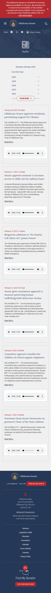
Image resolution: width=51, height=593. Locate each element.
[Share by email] (22, 32)
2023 (14, 89)
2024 (14, 85)
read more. (8, 142)
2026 (14, 77)
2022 (14, 94)
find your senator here (25, 584)
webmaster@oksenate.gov (25, 512)
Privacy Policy (25, 556)
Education (25, 536)
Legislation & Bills (25, 532)
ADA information (25, 15)
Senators (25, 528)
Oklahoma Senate (26, 23)
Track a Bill (22, 484)
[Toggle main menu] (5, 23)
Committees (25, 540)
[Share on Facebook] (12, 32)
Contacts (25, 553)
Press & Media (25, 548)
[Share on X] (17, 32)
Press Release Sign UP (36, 484)
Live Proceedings (12, 484)
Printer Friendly (34, 32)
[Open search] (46, 23)
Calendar (25, 544)
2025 (14, 81)
